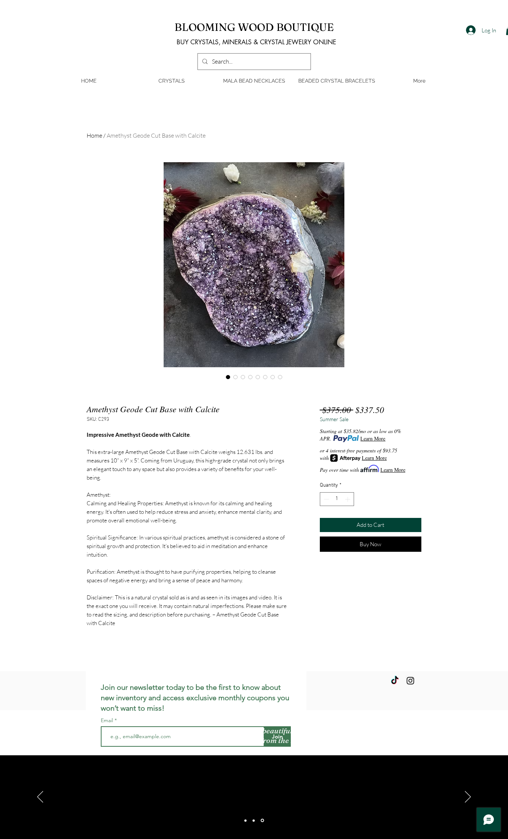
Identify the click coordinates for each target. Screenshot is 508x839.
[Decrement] (325, 499)
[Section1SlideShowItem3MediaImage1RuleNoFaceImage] (262, 820)
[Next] (468, 797)
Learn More (372, 438)
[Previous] (40, 797)
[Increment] (348, 499)
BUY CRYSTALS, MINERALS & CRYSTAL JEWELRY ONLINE (256, 42)
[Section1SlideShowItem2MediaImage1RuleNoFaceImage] (254, 820)
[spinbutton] (337, 499)
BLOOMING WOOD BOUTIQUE (254, 26)
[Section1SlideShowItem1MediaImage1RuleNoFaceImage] (245, 820)
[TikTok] (395, 681)
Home (94, 135)
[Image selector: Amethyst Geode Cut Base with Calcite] (228, 377)
